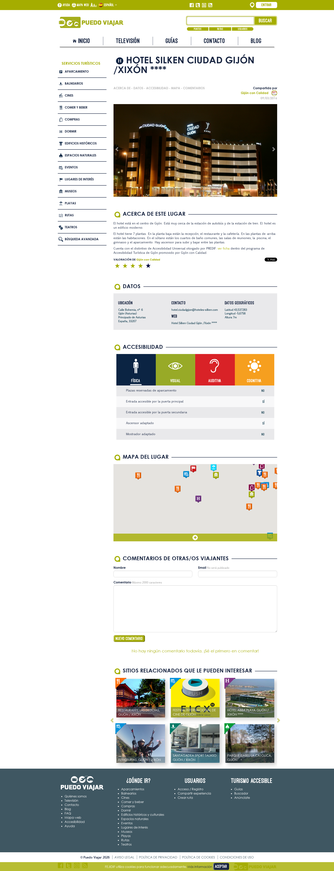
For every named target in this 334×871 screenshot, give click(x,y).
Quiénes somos (76, 796)
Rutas (220, 29)
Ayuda (66, 5)
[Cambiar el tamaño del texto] (93, 5)
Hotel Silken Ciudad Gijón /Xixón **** (194, 323)
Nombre (119, 568)
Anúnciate (242, 798)
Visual (175, 380)
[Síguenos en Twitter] (197, 5)
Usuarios (242, 29)
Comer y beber (76, 107)
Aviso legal (124, 857)
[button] (198, 499)
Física (135, 380)
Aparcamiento (77, 71)
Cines (69, 95)
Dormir (70, 131)
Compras (72, 119)
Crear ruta (185, 798)
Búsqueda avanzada (82, 239)
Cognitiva (254, 380)
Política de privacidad (158, 857)
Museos (71, 191)
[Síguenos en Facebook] (191, 5)
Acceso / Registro (190, 789)
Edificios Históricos (81, 143)
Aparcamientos (132, 789)
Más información (199, 867)
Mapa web (83, 5)
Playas (70, 203)
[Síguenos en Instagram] (204, 5)
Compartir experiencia (194, 793)
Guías (172, 41)
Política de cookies (198, 857)
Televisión (128, 41)
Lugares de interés (79, 179)
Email (202, 568)
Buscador (241, 793)
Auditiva (214, 380)
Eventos (71, 167)
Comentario (122, 582)
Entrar (267, 5)
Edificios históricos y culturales (142, 815)
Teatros (71, 227)
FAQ (68, 813)
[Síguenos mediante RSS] (210, 5)
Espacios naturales (80, 155)
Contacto (214, 41)
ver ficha (223, 248)
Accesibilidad (75, 822)
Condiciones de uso (237, 857)
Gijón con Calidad (254, 93)
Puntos (197, 29)
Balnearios (74, 83)
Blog (256, 41)
